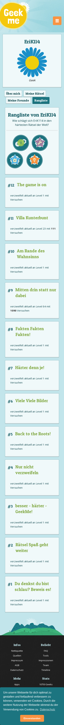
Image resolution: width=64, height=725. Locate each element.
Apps (17, 684)
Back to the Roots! (33, 433)
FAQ (46, 650)
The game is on (31, 184)
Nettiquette (17, 650)
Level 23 (41, 228)
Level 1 (40, 195)
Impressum (17, 660)
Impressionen (46, 660)
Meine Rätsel (34, 93)
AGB (17, 665)
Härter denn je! (29, 367)
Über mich (13, 93)
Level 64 (41, 306)
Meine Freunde (18, 100)
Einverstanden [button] (32, 718)
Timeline (45, 670)
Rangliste (41, 100)
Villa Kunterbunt (32, 217)
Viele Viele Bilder (31, 400)
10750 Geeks (46, 684)
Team (46, 665)
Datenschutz (17, 670)
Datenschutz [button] (47, 709)
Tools (46, 655)
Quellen (17, 655)
